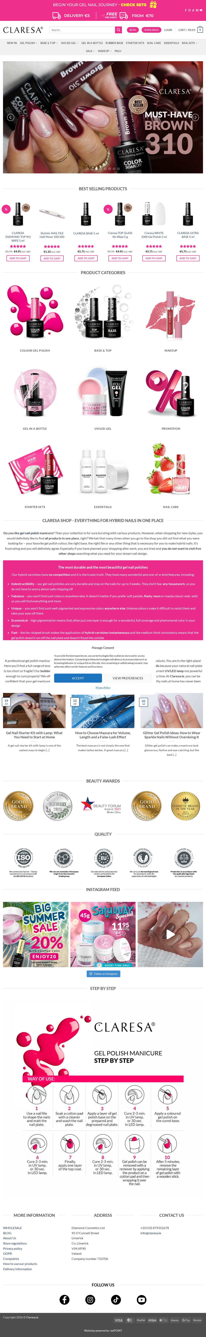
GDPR (7, 1253)
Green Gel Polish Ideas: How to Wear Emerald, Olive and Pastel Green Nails (34, 735)
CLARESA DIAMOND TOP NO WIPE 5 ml (18, 236)
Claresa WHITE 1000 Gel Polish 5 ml (154, 234)
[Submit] (118, 29)
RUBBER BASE (114, 43)
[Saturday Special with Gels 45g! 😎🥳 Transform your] (103, 934)
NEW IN (12, 43)
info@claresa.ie (150, 1233)
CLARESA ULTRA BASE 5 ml (188, 234)
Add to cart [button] (18, 258)
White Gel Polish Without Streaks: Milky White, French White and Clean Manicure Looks (103, 737)
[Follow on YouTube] (201, 10)
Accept (78, 678)
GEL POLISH (27, 43)
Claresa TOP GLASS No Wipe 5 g (120, 234)
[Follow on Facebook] (185, 10)
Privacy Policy (103, 687)
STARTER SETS (135, 43)
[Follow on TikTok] (193, 10)
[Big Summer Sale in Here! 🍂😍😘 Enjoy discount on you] (35, 934)
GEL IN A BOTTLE (92, 43)
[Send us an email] (197, 10)
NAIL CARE (154, 43)
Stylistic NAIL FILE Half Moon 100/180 (52, 235)
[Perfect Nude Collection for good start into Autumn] (170, 934)
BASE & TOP (48, 43)
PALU (118, 51)
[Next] (195, 117)
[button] (168, 30)
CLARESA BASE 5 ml (86, 233)
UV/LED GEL (68, 43)
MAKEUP (103, 51)
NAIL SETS (188, 43)
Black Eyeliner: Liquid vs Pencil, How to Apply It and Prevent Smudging (172, 735)
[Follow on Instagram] (189, 10)
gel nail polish (29, 533)
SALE (89, 51)
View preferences (128, 678)
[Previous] (10, 117)
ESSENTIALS (171, 43)
